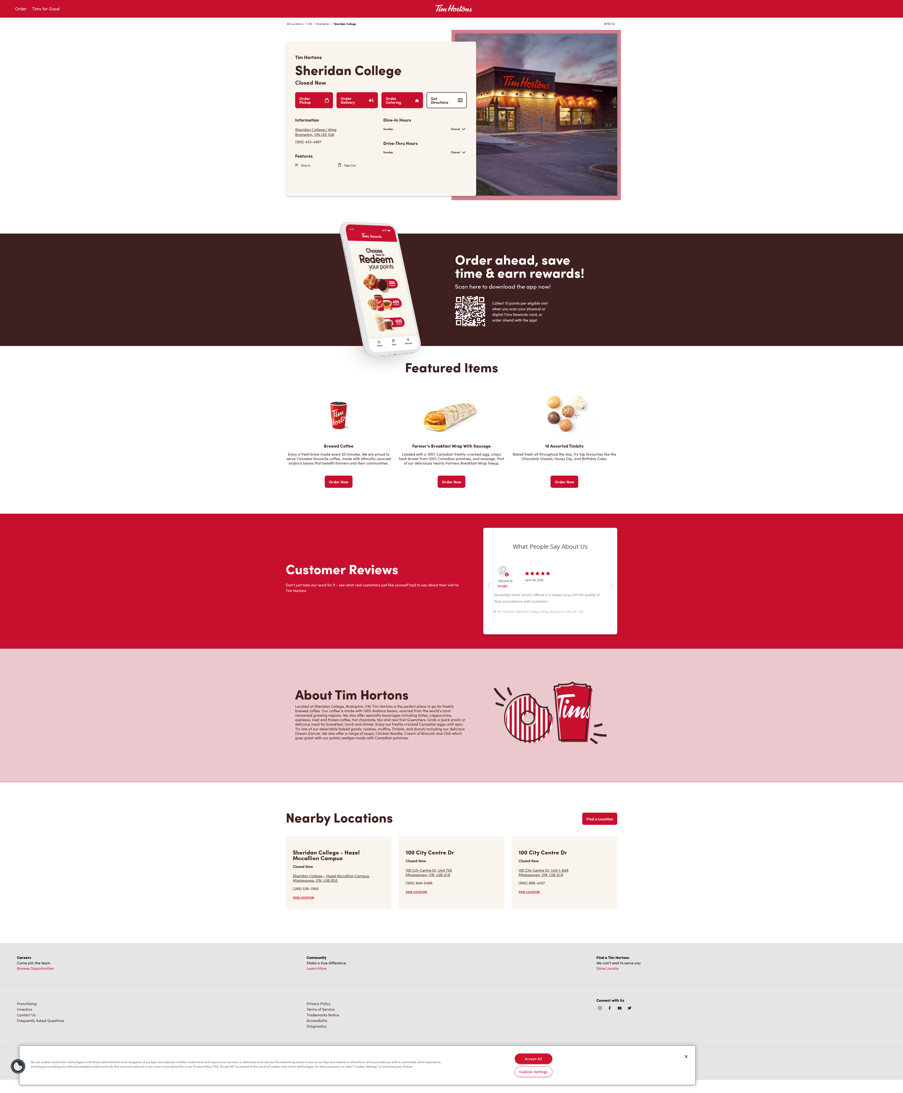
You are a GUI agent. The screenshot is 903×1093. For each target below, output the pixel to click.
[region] (357, 1065)
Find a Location (599, 832)
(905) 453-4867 (308, 141)
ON (310, 24)
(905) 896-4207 (532, 896)
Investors (24, 1022)
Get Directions (439, 100)
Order (21, 9)
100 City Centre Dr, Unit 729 (429, 885)
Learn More (317, 981)
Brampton (322, 24)
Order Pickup (305, 100)
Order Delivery (348, 100)
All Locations (295, 24)
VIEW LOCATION (303, 911)
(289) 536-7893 (306, 901)
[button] (18, 1066)
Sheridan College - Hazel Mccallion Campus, (331, 891)
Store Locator (607, 981)
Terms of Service (321, 1022)
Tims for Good (45, 9)
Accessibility (317, 1033)
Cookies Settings (533, 1071)
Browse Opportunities (35, 981)
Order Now (338, 481)
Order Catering (393, 100)
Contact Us (26, 1027)
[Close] (686, 1056)
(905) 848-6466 (419, 896)
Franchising (27, 1016)
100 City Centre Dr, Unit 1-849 (543, 885)
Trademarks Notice (323, 1027)
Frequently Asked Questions (40, 1033)
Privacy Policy (318, 1016)
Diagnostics (317, 1039)
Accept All (533, 1058)
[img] (629, 1021)
